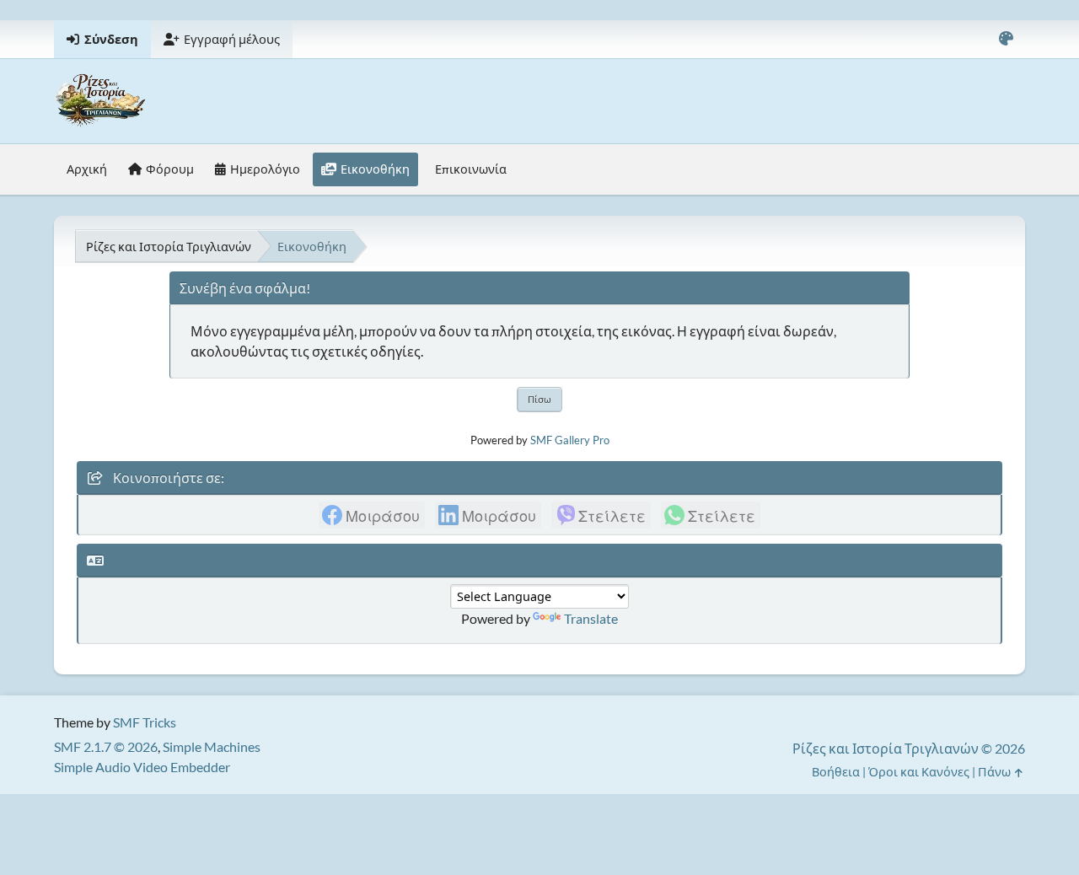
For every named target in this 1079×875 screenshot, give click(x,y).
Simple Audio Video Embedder (142, 767)
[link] (372, 515)
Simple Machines (211, 746)
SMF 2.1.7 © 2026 (106, 746)
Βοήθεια (836, 772)
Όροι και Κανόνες (918, 772)
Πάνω (995, 772)
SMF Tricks (144, 722)
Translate (591, 618)
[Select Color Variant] (1005, 39)
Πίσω (539, 399)
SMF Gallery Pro (569, 440)
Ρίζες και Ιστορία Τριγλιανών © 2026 (908, 748)
